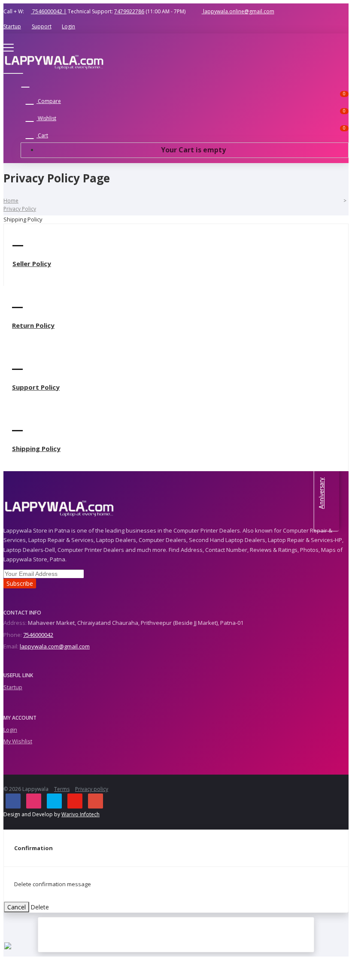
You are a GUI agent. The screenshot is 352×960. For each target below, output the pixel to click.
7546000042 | (49, 11)
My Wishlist (17, 741)
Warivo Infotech (80, 814)
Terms (62, 789)
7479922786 (129, 11)
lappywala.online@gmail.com (238, 11)
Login (68, 26)
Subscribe (19, 583)
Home (10, 200)
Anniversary (322, 493)
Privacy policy (91, 789)
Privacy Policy (19, 208)
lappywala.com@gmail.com (55, 646)
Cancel (16, 907)
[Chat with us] (7, 947)
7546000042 (38, 635)
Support (42, 26)
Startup (12, 26)
